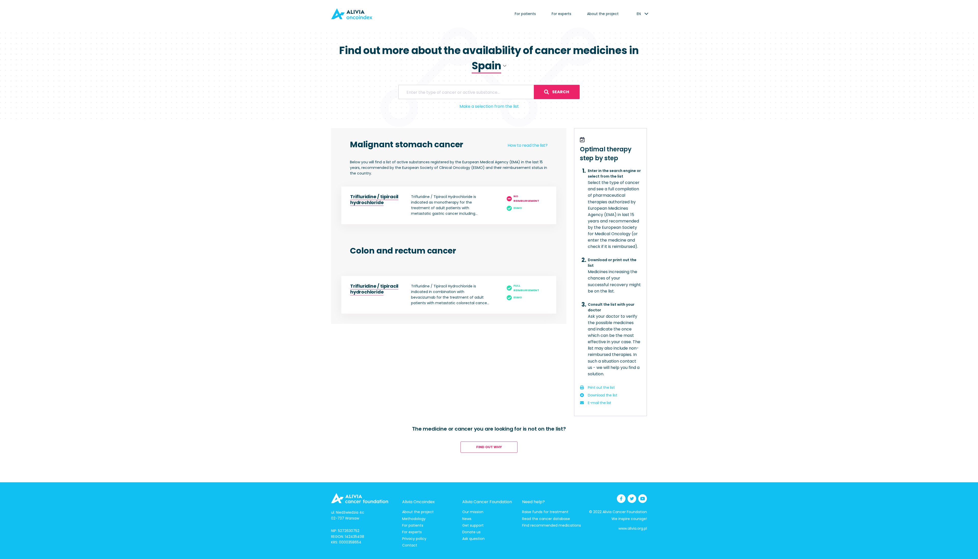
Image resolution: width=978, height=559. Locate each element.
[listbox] (638, 13)
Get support (473, 525)
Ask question (473, 538)
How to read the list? (528, 145)
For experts (561, 13)
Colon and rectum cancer (403, 250)
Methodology (414, 518)
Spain (475, 87)
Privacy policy (414, 538)
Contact (409, 545)
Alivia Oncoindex (418, 502)
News (466, 518)
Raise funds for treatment (545, 511)
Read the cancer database (546, 518)
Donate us (471, 532)
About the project (603, 13)
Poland (477, 79)
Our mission (472, 511)
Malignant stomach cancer (406, 144)
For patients (525, 13)
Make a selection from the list (489, 106)
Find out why (489, 447)
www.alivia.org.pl (632, 528)
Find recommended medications (551, 525)
